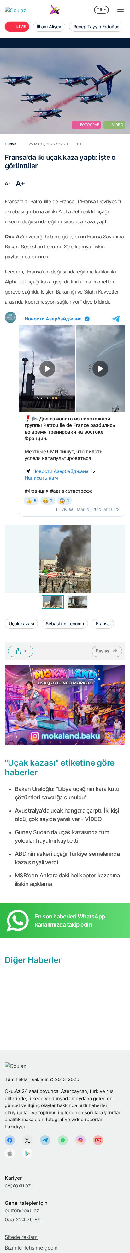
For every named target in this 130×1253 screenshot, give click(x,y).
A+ (20, 183)
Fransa (103, 623)
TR (100, 9)
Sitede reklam (21, 1237)
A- (7, 183)
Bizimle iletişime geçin (31, 1248)
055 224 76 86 (23, 1219)
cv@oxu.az (18, 1185)
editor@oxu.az (22, 1210)
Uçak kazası (21, 623)
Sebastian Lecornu (65, 623)
